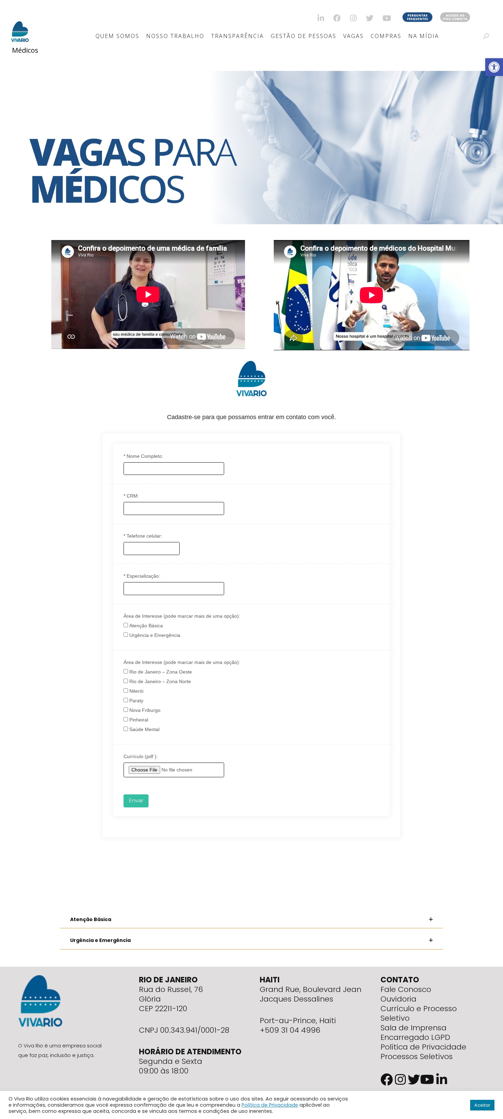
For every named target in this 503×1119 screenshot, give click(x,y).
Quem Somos (117, 36)
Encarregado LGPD (415, 1037)
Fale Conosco (406, 989)
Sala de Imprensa (414, 1027)
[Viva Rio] (20, 23)
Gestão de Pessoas (303, 36)
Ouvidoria (398, 999)
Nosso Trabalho (175, 36)
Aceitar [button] (482, 1105)
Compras (386, 36)
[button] (251, 920)
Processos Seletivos (417, 1056)
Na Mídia (423, 36)
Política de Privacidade (423, 1047)
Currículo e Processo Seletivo (419, 1013)
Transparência (237, 36)
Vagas (353, 36)
